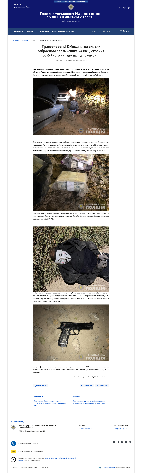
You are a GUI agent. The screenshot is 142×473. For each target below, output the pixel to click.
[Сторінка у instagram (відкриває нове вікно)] (104, 31)
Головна (16, 40)
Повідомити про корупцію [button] (63, 31)
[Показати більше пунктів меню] (92, 31)
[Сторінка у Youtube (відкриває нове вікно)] (108, 31)
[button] (19, 422)
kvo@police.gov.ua (120, 428)
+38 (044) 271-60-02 (85, 428)
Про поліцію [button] (18, 31)
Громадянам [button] (44, 31)
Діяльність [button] (31, 31)
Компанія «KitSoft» (109, 467)
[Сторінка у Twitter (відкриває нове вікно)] (113, 31)
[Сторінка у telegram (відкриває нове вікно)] (99, 31)
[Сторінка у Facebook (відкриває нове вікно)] (95, 31)
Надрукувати (41, 385)
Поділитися (88, 385)
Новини (25, 40)
